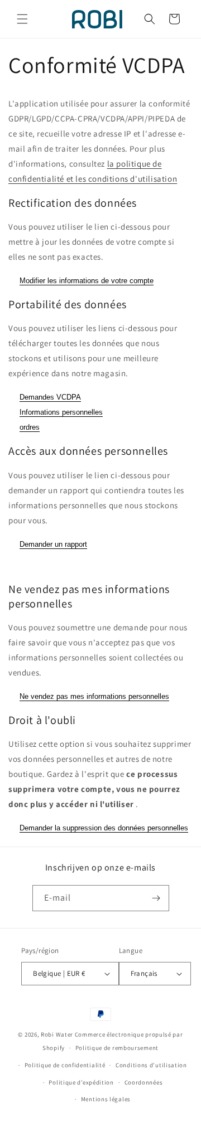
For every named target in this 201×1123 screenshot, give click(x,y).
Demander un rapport (53, 544)
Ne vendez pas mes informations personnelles (94, 696)
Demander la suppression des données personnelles (104, 828)
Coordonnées (144, 1082)
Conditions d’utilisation (151, 1065)
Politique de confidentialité (65, 1065)
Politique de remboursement (117, 1048)
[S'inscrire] (156, 898)
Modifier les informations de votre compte (87, 280)
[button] (22, 19)
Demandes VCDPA (50, 397)
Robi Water (57, 1034)
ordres (30, 427)
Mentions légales (106, 1099)
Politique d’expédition (81, 1082)
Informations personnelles (61, 412)
